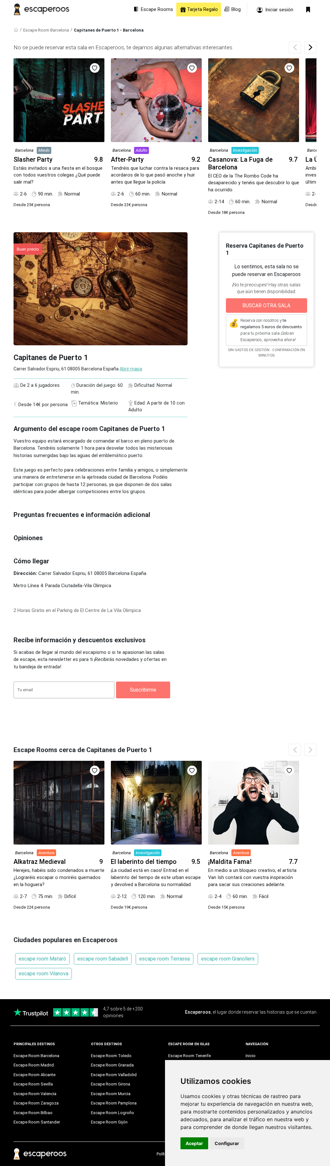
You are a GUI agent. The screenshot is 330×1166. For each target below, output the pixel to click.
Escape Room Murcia (111, 1093)
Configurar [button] (227, 1143)
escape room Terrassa (164, 959)
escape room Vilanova (43, 973)
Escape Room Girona (110, 1084)
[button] (310, 47)
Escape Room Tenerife (189, 1055)
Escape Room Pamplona (114, 1103)
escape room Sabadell (102, 959)
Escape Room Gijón (109, 1122)
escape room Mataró (42, 959)
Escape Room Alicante (34, 1074)
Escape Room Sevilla (33, 1084)
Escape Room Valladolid (114, 1074)
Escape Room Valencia (35, 1093)
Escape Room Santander (37, 1122)
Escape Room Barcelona (46, 30)
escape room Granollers (228, 959)
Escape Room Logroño (112, 1112)
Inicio (251, 1055)
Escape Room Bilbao (33, 1112)
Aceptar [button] (194, 1143)
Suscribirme (143, 690)
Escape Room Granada (112, 1065)
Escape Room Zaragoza (36, 1103)
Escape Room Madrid (34, 1065)
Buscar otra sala (266, 305)
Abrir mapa (131, 368)
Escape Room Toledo (111, 1055)
